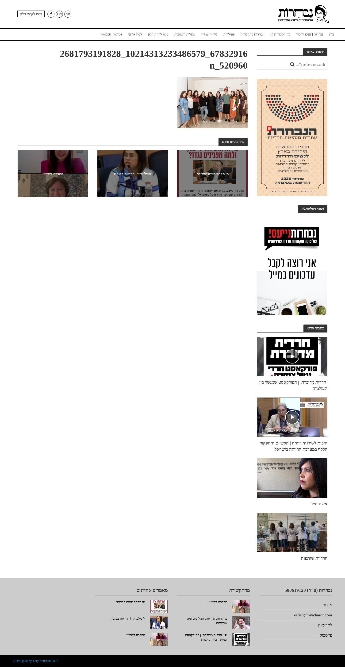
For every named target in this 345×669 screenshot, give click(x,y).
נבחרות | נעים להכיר (309, 34)
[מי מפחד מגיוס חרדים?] (159, 605)
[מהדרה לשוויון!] (159, 638)
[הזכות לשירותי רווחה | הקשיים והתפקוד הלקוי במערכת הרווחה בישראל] (292, 416)
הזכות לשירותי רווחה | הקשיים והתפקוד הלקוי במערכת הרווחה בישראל (293, 446)
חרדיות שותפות (314, 558)
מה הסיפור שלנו (280, 34)
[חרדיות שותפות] (292, 531)
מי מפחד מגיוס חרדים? (212, 174)
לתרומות (325, 625)
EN (59, 14)
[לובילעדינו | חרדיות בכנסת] (159, 622)
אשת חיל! (318, 503)
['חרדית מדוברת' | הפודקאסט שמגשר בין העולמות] (292, 355)
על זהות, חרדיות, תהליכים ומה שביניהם (207, 621)
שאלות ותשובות (184, 34)
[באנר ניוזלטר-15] (292, 265)
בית (331, 34)
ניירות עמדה (209, 34)
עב (68, 14)
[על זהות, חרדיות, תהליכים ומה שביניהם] (241, 622)
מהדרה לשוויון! (52, 174)
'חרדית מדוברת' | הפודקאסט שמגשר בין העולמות (293, 385)
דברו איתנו (135, 34)
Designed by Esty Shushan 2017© (35, 661)
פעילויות (228, 34)
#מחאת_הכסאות (111, 34)
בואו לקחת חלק (31, 14)
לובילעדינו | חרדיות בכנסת (132, 174)
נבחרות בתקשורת (252, 34)
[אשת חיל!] (292, 477)
